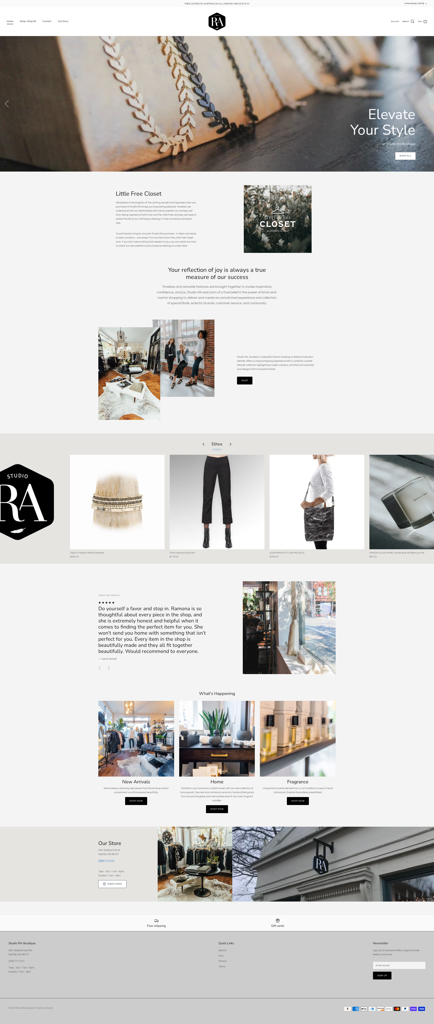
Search (222, 950)
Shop (244, 380)
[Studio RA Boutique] (217, 22)
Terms (222, 966)
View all (217, 449)
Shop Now (136, 801)
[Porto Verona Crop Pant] (217, 502)
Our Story (63, 21)
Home (10, 21)
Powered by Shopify (43, 1008)
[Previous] (7, 104)
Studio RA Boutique (25, 1008)
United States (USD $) (414, 3)
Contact (47, 21)
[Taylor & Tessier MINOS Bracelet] (117, 502)
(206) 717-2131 (106, 861)
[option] (217, 104)
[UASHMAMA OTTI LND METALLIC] (317, 502)
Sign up (382, 975)
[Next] (427, 104)
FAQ (221, 956)
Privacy (223, 961)
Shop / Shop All (28, 21)
